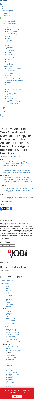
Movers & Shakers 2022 (12, 332)
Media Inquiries (10, 370)
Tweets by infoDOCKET (6, 280)
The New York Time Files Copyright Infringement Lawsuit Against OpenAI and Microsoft (16, 162)
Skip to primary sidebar (9, 23)
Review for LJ (10, 324)
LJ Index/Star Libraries (12, 347)
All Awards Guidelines (12, 339)
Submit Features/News (12, 374)
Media (8, 317)
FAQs (7, 381)
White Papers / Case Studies (14, 350)
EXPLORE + (3, 8)
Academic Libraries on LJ (10, 12)
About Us (8, 363)
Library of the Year (11, 329)
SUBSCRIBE (3, 1)
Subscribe (9, 369)
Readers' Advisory (11, 318)
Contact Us (9, 365)
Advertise (8, 367)
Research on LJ (7, 13)
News (10, 201)
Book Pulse (9, 315)
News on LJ (6, 15)
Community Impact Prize (13, 341)
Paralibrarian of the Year (13, 334)
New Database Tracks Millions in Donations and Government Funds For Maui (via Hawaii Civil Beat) (17, 171)
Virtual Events (10, 359)
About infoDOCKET (8, 10)
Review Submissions (11, 322)
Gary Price (17, 156)
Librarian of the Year (11, 331)
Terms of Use (10, 377)
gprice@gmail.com (12, 223)
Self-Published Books (12, 320)
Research (8, 348)
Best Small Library (11, 336)
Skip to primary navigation (10, 20)
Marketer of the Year (11, 338)
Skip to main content (9, 21)
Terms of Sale (10, 379)
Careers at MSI (10, 383)
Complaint (6, 165)
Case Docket (19, 165)
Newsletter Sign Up (11, 372)
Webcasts (9, 361)
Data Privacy (9, 376)
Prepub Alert (9, 313)
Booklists (8, 311)
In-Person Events (11, 357)
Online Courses (10, 355)
